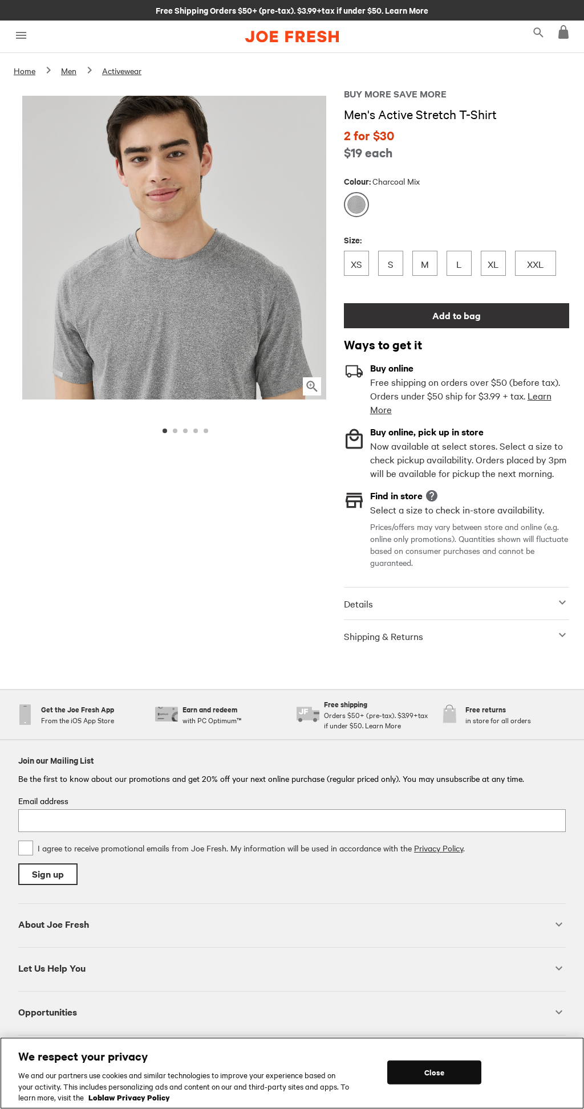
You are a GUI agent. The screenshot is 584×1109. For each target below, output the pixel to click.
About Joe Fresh (53, 924)
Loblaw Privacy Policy (129, 1097)
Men (68, 70)
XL (496, 263)
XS (359, 263)
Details (358, 603)
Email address (43, 800)
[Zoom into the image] (312, 386)
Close (434, 1072)
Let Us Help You (52, 968)
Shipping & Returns (383, 636)
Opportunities (47, 1011)
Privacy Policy (438, 848)
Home (24, 70)
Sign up (48, 873)
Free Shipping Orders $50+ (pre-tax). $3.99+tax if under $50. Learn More (292, 9)
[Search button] (538, 32)
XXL (535, 263)
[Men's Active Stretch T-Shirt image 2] (175, 431)
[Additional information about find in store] (432, 496)
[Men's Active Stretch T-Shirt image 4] (195, 431)
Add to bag (456, 315)
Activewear (121, 70)
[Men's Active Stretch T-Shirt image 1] (165, 431)
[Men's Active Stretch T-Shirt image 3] (185, 431)
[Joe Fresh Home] (292, 36)
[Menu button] (21, 35)
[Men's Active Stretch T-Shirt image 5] (206, 431)
